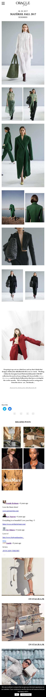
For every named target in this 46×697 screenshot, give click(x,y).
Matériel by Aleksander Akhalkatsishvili (23, 388)
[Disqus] (23, 527)
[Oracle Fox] (23, 3)
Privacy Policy (26, 694)
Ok (17, 694)
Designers (23, 17)
